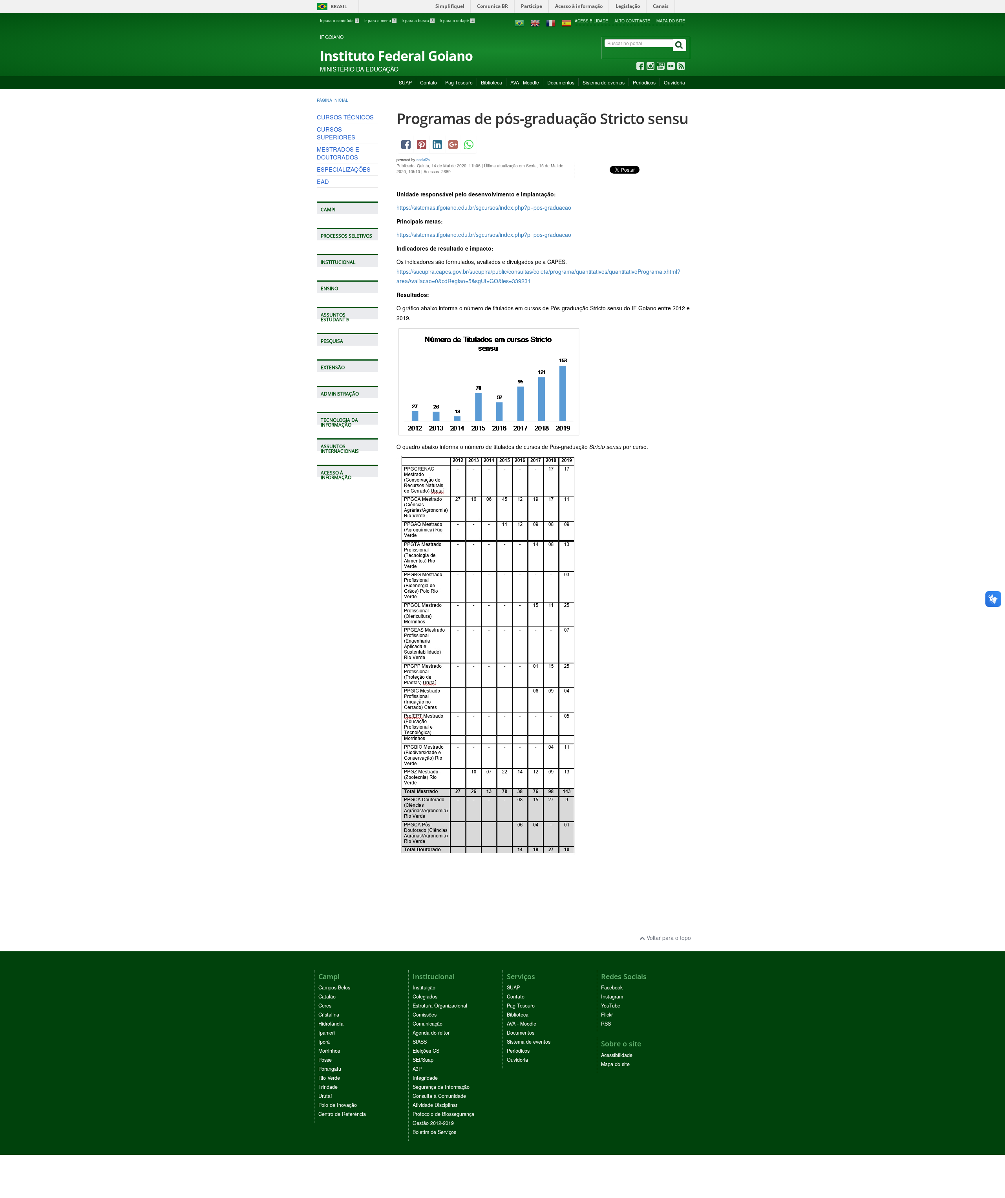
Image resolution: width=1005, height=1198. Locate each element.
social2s (423, 159)
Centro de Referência (342, 1113)
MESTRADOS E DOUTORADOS (338, 153)
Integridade (425, 1077)
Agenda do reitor (431, 1032)
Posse (325, 1059)
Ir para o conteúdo (339, 20)
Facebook (612, 987)
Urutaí (325, 1095)
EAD (323, 181)
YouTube (610, 1005)
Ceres (324, 1005)
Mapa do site (670, 21)
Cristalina (328, 1014)
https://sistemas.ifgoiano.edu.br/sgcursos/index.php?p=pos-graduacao (484, 207)
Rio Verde (329, 1077)
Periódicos (644, 82)
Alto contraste (632, 21)
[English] (535, 22)
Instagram (612, 996)
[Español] (566, 22)
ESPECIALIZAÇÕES (344, 169)
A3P (417, 1068)
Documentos (560, 82)
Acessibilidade (591, 21)
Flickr (607, 1014)
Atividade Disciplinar (435, 1104)
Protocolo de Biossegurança (443, 1113)
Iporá (324, 1041)
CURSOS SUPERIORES (336, 133)
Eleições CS (426, 1050)
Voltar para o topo (668, 938)
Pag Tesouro (459, 82)
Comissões (425, 1014)
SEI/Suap (423, 1059)
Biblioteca (491, 82)
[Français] (550, 22)
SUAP (405, 82)
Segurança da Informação (441, 1086)
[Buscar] (679, 45)
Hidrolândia (331, 1023)
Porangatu (329, 1068)
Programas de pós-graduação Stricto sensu (542, 118)
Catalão (327, 996)
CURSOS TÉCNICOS (345, 117)
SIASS (420, 1041)
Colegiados (425, 996)
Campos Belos (334, 987)
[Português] (519, 22)
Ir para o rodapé (457, 20)
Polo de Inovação (337, 1104)
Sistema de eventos (604, 82)
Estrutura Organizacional (440, 1005)
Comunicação (427, 1023)
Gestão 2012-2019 (433, 1123)
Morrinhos (329, 1050)
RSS (606, 1023)
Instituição (424, 987)
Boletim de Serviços (434, 1132)
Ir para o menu (380, 20)
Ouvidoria (674, 82)
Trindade (328, 1086)
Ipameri (326, 1032)
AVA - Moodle (524, 82)
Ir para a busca (418, 20)
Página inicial (332, 100)
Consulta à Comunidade (439, 1095)
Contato (428, 82)
